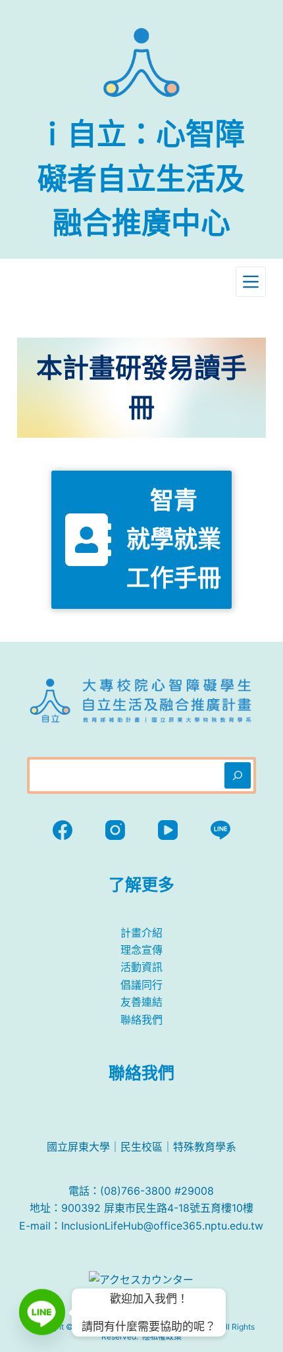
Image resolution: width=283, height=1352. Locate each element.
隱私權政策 (162, 1336)
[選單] (251, 282)
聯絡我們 (141, 1019)
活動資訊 (141, 967)
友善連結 (141, 1001)
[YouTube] (168, 830)
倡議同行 (141, 984)
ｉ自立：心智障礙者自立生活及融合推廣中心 (141, 178)
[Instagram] (115, 830)
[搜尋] (237, 775)
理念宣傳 (141, 949)
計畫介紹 (141, 932)
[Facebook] (62, 830)
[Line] (220, 830)
